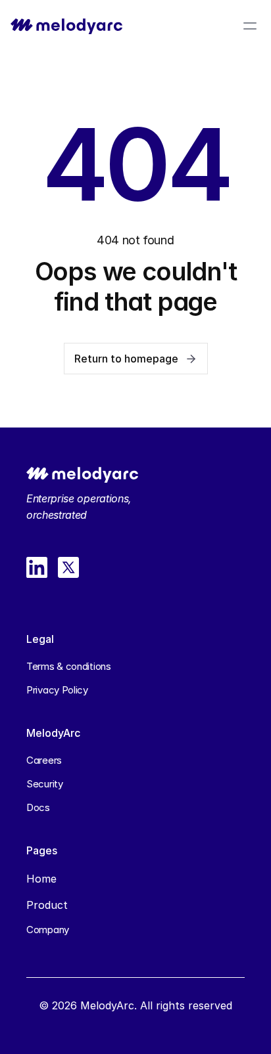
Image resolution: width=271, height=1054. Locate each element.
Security (44, 784)
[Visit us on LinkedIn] (36, 567)
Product (47, 904)
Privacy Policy (57, 690)
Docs (38, 807)
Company (47, 929)
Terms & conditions (68, 666)
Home (41, 878)
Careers (44, 760)
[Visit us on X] (68, 567)
